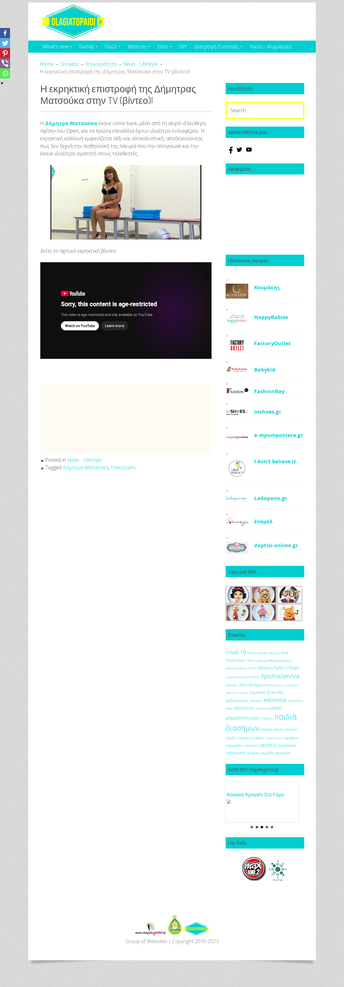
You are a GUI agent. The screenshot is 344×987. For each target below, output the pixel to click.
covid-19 (236, 652)
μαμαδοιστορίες (243, 717)
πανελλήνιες (274, 738)
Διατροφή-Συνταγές (216, 46)
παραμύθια (234, 745)
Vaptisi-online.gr (276, 545)
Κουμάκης (267, 287)
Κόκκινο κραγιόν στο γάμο (255, 794)
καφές (229, 708)
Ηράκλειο (265, 667)
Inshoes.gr (267, 411)
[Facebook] (5, 33)
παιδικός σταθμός (251, 738)
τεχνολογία (287, 745)
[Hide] (2, 83)
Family (86, 46)
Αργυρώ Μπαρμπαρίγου (274, 660)
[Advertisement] (82, 299)
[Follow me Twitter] (240, 152)
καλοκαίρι (275, 699)
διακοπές (275, 692)
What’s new (55, 46)
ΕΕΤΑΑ (252, 668)
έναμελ (263, 521)
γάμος (244, 692)
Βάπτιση (137, 46)
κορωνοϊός (244, 708)
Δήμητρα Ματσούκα (71, 123)
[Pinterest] (5, 53)
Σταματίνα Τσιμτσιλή (238, 677)
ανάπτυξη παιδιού (272, 685)
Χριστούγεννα (280, 676)
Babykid (264, 369)
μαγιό (275, 707)
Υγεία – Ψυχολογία (270, 46)
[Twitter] (5, 43)
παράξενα (291, 738)
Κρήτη (279, 668)
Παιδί (111, 46)
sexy (277, 653)
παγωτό (267, 718)
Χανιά (255, 677)
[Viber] (5, 63)
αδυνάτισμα (250, 684)
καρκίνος (295, 700)
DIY (183, 46)
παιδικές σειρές (271, 729)
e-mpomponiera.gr (278, 435)
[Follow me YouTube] (249, 152)
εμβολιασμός (237, 700)
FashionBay (269, 391)
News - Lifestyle (84, 459)
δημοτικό (257, 692)
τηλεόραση (123, 467)
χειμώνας (282, 752)
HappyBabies (271, 317)
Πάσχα (292, 668)
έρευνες (232, 685)
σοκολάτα (251, 745)
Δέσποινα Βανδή (236, 668)
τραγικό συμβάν (260, 752)
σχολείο (268, 745)
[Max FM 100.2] (254, 872)
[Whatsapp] (5, 73)
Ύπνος (250, 660)
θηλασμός (256, 701)
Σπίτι (162, 46)
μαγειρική (261, 708)
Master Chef (265, 653)
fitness (252, 653)
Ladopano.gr (270, 498)
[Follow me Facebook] (230, 152)
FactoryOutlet (272, 343)
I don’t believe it (275, 461)
